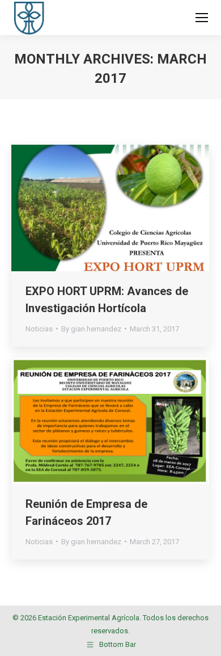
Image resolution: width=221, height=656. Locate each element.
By (91, 329)
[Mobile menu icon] (202, 18)
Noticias (39, 329)
